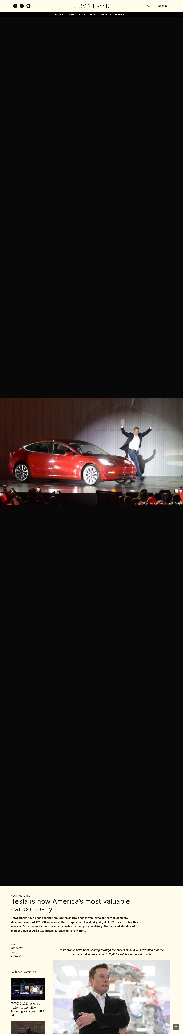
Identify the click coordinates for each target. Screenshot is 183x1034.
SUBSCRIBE (161, 6)
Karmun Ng (16, 955)
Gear (93, 14)
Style (82, 14)
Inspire (119, 14)
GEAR (14, 895)
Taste (71, 14)
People (59, 14)
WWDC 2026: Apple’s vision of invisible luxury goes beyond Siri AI (27, 1009)
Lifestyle (105, 14)
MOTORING (25, 895)
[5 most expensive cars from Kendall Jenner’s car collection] (28, 1032)
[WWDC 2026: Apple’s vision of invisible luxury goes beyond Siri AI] (28, 989)
